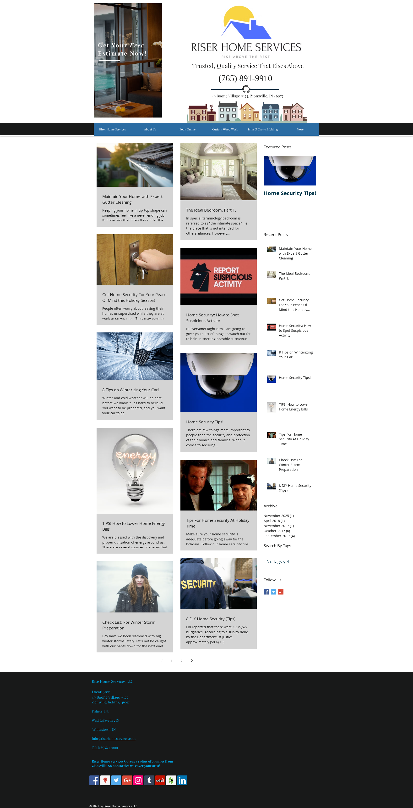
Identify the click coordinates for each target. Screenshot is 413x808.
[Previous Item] (271, 170)
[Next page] (191, 660)
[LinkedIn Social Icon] (182, 780)
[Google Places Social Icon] (105, 780)
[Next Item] (308, 170)
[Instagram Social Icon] (138, 780)
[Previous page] (161, 660)
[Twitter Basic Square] (273, 592)
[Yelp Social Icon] (160, 780)
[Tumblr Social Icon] (149, 780)
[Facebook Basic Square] (266, 592)
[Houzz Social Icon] (171, 780)
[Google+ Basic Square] (280, 592)
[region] (128, 60)
